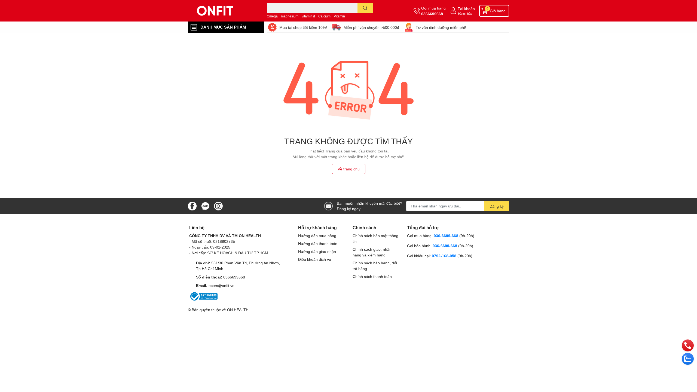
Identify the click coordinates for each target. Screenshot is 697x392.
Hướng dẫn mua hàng (317, 235)
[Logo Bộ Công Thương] (203, 296)
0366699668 (432, 13)
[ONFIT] (221, 11)
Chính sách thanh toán (372, 276)
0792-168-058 (444, 255)
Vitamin (339, 16)
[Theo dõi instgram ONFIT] (218, 205)
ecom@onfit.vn (221, 285)
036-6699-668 (446, 235)
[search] (365, 8)
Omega (272, 16)
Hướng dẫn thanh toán (317, 243)
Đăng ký (497, 206)
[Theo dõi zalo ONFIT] (205, 205)
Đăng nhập (465, 13)
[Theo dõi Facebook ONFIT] (192, 205)
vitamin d (308, 16)
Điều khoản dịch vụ (314, 259)
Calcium (324, 16)
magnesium (289, 16)
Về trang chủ (349, 169)
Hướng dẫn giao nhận (317, 251)
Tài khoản (466, 8)
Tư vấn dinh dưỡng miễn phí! (441, 27)
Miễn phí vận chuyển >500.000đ (371, 27)
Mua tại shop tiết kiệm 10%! (303, 27)
